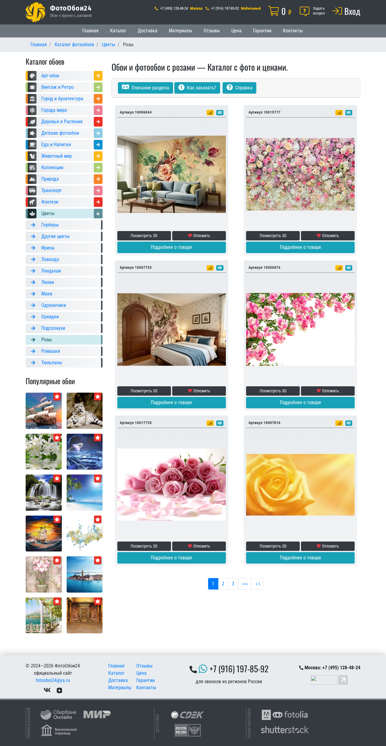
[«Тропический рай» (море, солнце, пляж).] (85, 492)
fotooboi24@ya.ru (53, 680)
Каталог (118, 31)
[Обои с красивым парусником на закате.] (44, 410)
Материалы (180, 31)
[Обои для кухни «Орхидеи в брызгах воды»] (85, 533)
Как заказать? (201, 88)
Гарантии (262, 31)
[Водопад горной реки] (44, 492)
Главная (90, 31)
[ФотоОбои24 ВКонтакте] (47, 690)
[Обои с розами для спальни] (171, 484)
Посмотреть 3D (144, 235)
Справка (243, 88)
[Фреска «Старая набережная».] (44, 615)
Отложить (201, 235)
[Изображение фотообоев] (44, 533)
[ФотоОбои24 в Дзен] (59, 690)
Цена (236, 31)
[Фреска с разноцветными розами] (300, 174)
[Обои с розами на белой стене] (300, 329)
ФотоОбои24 (71, 8)
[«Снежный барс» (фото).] (85, 410)
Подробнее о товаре (171, 247)
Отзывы (212, 31)
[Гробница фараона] (85, 615)
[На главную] (35, 12)
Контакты (293, 31)
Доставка (147, 31)
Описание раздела (149, 88)
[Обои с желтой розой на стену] (300, 484)
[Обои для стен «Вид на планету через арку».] (85, 451)
